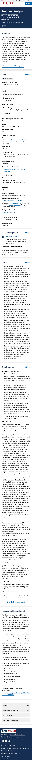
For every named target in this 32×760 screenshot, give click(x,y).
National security (9, 212)
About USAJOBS (6, 756)
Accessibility (5, 759)
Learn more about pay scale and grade (15, 139)
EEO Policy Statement (8, 745)
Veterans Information (7, 750)
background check (17, 203)
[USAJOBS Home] (8, 3)
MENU (28, 3)
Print (4, 26)
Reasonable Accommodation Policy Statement (15, 748)
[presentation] (16, 99)
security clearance (14, 205)
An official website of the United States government (16, 0)
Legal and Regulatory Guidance (10, 753)
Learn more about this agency (13, 66)
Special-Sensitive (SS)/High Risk (12, 200)
